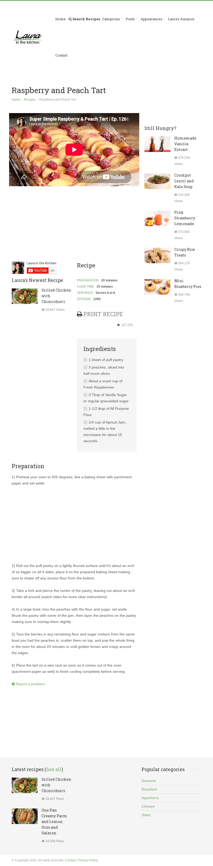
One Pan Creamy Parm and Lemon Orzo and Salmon (54, 821)
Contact (61, 55)
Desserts (149, 781)
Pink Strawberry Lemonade (184, 218)
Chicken (148, 806)
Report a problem (30, 684)
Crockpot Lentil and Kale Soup (184, 181)
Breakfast (149, 789)
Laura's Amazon (181, 19)
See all (54, 769)
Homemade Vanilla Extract (185, 144)
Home (60, 19)
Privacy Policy (88, 860)
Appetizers (150, 798)
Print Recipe (103, 314)
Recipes (30, 99)
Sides (146, 815)
